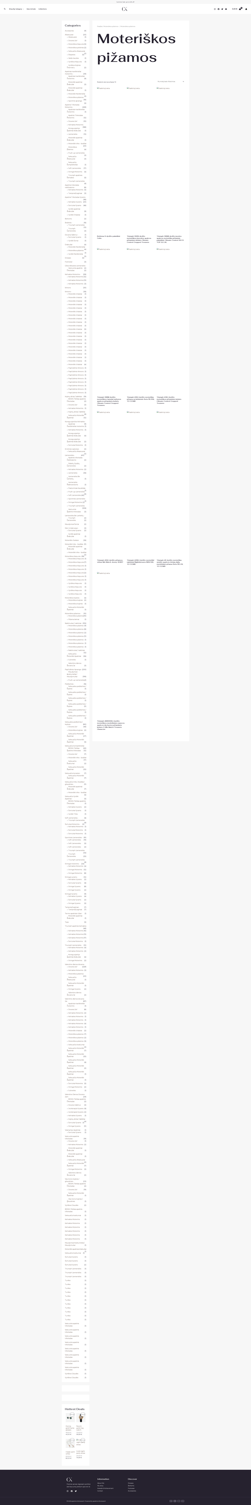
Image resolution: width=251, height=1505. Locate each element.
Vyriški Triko (73, 814)
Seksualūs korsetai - (72, 773)
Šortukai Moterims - (72, 824)
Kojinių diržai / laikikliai (76, 412)
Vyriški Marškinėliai (75, 254)
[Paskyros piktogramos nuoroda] (246, 9)
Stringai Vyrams (74, 886)
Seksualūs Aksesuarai (76, 51)
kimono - (68, 292)
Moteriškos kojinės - (72, 598)
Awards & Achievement (105, 1488)
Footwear (68, 262)
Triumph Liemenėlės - (73, 945)
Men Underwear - (72, 528)
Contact (100, 1491)
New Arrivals (31, 9)
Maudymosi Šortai (72, 524)
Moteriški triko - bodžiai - (74, 544)
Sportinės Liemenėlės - (74, 837)
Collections (42, 9)
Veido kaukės (73, 58)
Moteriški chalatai (75, 294)
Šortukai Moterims (75, 445)
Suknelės (72, 660)
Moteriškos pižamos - (73, 613)
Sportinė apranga (75, 101)
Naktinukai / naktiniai (76, 650)
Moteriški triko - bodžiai (77, 144)
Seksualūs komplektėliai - (75, 746)
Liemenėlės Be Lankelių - (74, 516)
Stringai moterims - (72, 864)
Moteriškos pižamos (76, 97)
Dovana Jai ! (72, 41)
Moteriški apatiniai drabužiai (75, 1249)
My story (100, 1486)
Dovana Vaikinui (74, 1105)
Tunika (67, 1280)
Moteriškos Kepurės (76, 44)
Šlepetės (71, 55)
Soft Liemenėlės (74, 168)
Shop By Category (15, 9)
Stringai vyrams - (71, 877)
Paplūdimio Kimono (76, 368)
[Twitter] (222, 9)
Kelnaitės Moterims (75, 125)
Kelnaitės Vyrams (75, 202)
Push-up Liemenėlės (76, 153)
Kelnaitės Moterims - (73, 274)
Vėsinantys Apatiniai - (73, 1130)
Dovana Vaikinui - (71, 235)
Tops (67, 922)
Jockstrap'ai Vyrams (75, 1108)
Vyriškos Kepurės (75, 62)
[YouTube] (226, 9)
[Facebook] (218, 9)
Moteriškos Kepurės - (73, 556)
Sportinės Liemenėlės (76, 499)
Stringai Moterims (75, 172)
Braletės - (68, 223)
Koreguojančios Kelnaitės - (75, 422)
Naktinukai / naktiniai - (73, 623)
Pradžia (99, 26)
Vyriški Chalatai (74, 215)
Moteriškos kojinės (75, 600)
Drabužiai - (69, 245)
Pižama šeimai (73, 619)
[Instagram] (215, 9)
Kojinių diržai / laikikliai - (74, 396)
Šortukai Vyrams (74, 205)
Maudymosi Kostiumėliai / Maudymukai (72, 674)
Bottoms (68, 219)
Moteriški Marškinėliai (76, 94)
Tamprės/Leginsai (75, 193)
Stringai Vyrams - (71, 894)
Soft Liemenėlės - (71, 818)
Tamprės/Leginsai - (72, 907)
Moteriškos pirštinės (76, 48)
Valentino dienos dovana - (75, 964)
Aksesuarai (72, 37)
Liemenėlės (72, 134)
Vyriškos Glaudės (71, 1205)
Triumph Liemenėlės (76, 181)
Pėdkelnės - (69, 684)
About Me (100, 1483)
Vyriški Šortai (73, 241)
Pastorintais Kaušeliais (76, 488)
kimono (68, 288)
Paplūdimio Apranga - (73, 669)
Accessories (69, 31)
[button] (5, 9)
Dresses (68, 258)
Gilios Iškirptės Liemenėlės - (75, 266)
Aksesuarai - (69, 35)
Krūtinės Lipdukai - (72, 449)
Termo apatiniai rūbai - (73, 913)
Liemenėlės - (70, 455)
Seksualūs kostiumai (76, 1045)
